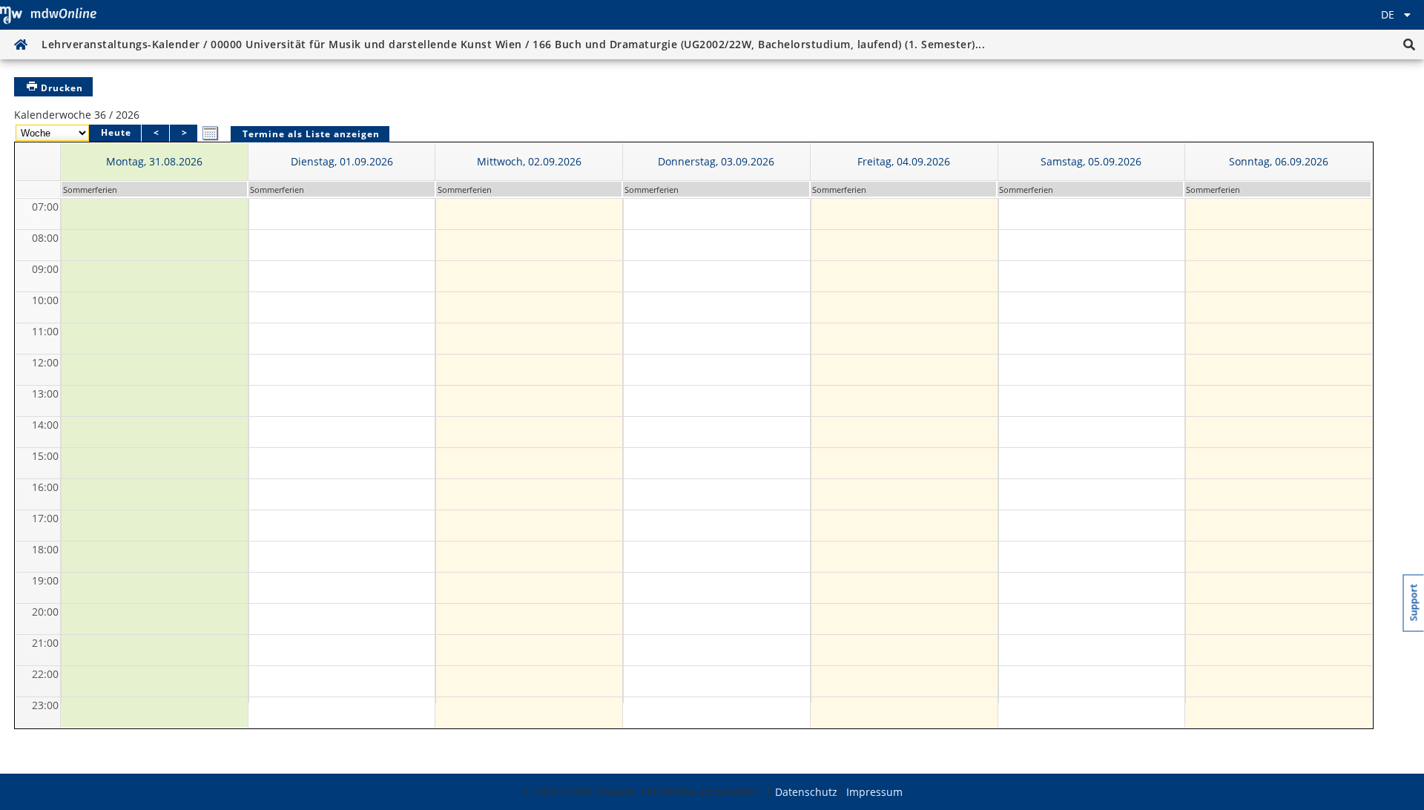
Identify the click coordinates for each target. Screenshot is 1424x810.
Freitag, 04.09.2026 (903, 161)
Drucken (62, 88)
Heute (116, 132)
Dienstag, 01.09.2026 (342, 161)
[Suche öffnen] (1409, 44)
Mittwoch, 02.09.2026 (529, 161)
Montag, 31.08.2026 (154, 161)
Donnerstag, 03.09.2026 (716, 161)
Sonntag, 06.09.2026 (1278, 161)
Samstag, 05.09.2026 (1091, 161)
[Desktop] (48, 15)
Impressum (874, 792)
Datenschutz (806, 792)
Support (1414, 603)
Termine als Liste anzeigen (311, 134)
